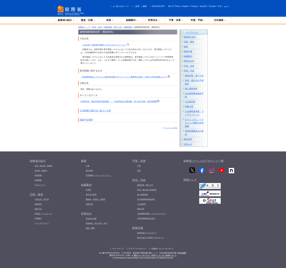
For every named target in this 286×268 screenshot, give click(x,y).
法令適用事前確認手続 (194, 95)
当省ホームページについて (162, 249)
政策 (108, 20)
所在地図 (181, 253)
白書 (87, 166)
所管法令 (152, 20)
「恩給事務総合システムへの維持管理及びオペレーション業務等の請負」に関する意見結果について (124, 77)
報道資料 (188, 139)
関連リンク (190, 179)
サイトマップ (118, 249)
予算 (139, 166)
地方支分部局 (91, 195)
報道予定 (38, 209)
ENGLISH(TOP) (158, 6)
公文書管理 (190, 101)
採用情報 (38, 175)
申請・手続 (197, 20)
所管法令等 (189, 61)
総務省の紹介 (65, 20)
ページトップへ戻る (170, 128)
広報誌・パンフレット (43, 214)
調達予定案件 (86, 120)
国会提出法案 (91, 219)
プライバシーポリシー (138, 249)
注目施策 (218, 20)
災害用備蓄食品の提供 (194, 133)
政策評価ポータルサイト (147, 233)
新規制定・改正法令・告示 (96, 223)
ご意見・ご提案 (140, 6)
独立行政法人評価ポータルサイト (150, 238)
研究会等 (89, 204)
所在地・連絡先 (41, 171)
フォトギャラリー (42, 223)
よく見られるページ (121, 6)
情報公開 (189, 106)
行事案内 (38, 218)
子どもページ (40, 185)
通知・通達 (90, 228)
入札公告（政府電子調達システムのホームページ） (104, 45)
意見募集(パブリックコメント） (98, 175)
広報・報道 (189, 41)
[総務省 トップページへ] (71, 10)
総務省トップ (84, 27)
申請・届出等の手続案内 (194, 82)
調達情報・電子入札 (113, 27)
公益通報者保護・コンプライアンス (194, 113)
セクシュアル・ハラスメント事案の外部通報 (194, 122)
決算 (139, 171)
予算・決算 (175, 20)
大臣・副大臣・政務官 (43, 166)
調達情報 (128, 27)
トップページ (192, 32)
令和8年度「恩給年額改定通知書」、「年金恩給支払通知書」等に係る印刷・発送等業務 (118, 101)
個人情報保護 (191, 88)
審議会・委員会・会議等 (95, 199)
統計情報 (89, 171)
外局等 (88, 190)
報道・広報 (87, 20)
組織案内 (131, 20)
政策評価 (188, 51)
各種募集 (38, 180)
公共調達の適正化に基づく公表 (95, 110)
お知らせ (188, 144)
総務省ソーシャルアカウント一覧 (204, 160)
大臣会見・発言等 (42, 199)
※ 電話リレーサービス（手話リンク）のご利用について (154, 255)
